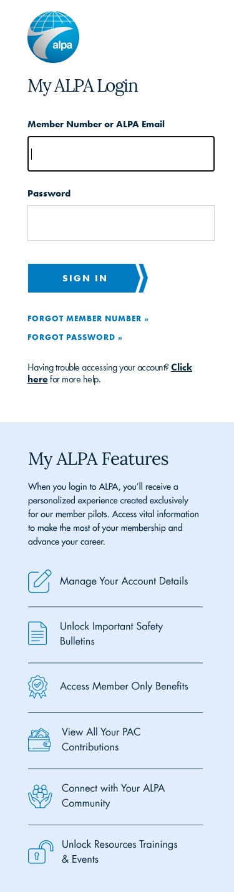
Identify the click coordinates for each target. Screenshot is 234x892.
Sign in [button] (85, 278)
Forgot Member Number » (88, 318)
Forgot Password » (75, 337)
